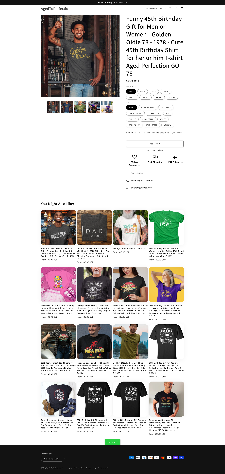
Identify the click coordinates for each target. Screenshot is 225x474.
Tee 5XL (172, 97)
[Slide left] (44, 107)
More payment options (155, 150)
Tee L (154, 91)
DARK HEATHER (148, 107)
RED (167, 113)
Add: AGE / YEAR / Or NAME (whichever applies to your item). (154, 132)
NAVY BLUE (166, 107)
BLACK (132, 107)
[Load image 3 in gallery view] (80, 107)
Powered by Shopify (65, 468)
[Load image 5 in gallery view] (107, 107)
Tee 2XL (132, 97)
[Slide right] (117, 107)
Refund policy (79, 468)
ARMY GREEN (148, 119)
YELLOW (167, 125)
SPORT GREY (134, 125)
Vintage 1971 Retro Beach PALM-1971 (130, 248)
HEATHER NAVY (135, 113)
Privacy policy (91, 468)
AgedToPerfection (52, 468)
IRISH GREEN (152, 125)
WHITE (163, 119)
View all (112, 442)
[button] (170, 8)
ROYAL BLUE (154, 113)
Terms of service (103, 468)
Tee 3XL (145, 97)
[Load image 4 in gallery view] (94, 107)
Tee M (142, 91)
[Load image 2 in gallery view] (67, 107)
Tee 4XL (158, 97)
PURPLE (132, 119)
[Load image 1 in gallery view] (53, 107)
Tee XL (165, 91)
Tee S (131, 91)
